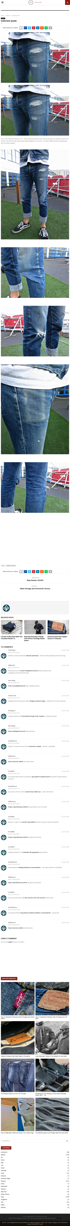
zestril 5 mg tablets (28, 822)
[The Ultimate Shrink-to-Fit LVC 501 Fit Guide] (18, 1075)
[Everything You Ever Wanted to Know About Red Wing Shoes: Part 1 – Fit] (52, 1075)
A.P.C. (3, 565)
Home (2, 1183)
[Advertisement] (35, 531)
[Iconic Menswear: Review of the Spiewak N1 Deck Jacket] (52, 1037)
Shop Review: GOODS (35, 580)
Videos (3, 1205)
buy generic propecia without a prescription (35, 913)
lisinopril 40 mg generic (31, 852)
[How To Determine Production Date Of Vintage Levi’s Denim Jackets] (18, 998)
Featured (3, 1176)
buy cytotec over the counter (35, 897)
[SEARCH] (67, 1141)
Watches (3, 1207)
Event (2, 1173)
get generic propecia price (41, 776)
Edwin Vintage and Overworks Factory (35, 589)
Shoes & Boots (5, 1194)
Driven (3, 1168)
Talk (2, 1202)
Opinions (3, 1189)
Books (2, 1160)
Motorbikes (4, 1186)
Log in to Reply (65, 650)
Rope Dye (3, 1191)
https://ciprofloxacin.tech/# (18, 807)
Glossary (3, 1181)
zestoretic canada (35, 746)
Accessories (4, 1152)
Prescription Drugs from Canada (33, 716)
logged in (10, 942)
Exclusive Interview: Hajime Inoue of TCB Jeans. (57, 637)
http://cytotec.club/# (15, 761)
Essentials (3, 1170)
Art (2, 1157)
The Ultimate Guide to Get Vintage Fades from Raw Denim (51, 1133)
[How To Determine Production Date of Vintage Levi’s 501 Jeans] (52, 998)
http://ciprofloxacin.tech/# (17, 882)
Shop (2, 1197)
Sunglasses (4, 1199)
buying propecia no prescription (30, 867)
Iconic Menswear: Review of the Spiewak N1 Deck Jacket (51, 1056)
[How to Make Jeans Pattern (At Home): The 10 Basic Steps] (18, 1114)
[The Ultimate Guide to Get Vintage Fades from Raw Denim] (52, 1114)
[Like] (21, 27)
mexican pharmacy (32, 655)
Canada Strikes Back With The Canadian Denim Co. (11, 637)
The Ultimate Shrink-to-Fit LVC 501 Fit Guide (13, 1093)
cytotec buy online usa (33, 791)
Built (2, 1162)
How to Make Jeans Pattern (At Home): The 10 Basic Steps (17, 1133)
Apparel (3, 18)
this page (58, 1218)
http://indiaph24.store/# (29, 670)
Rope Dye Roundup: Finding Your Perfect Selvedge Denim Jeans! (34, 638)
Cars (2, 1165)
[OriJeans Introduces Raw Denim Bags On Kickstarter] (18, 1037)
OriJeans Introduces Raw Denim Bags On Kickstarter (15, 1056)
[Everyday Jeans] (35, 135)
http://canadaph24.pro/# (16, 686)
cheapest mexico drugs (37, 701)
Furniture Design (5, 1178)
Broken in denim (11, 565)
